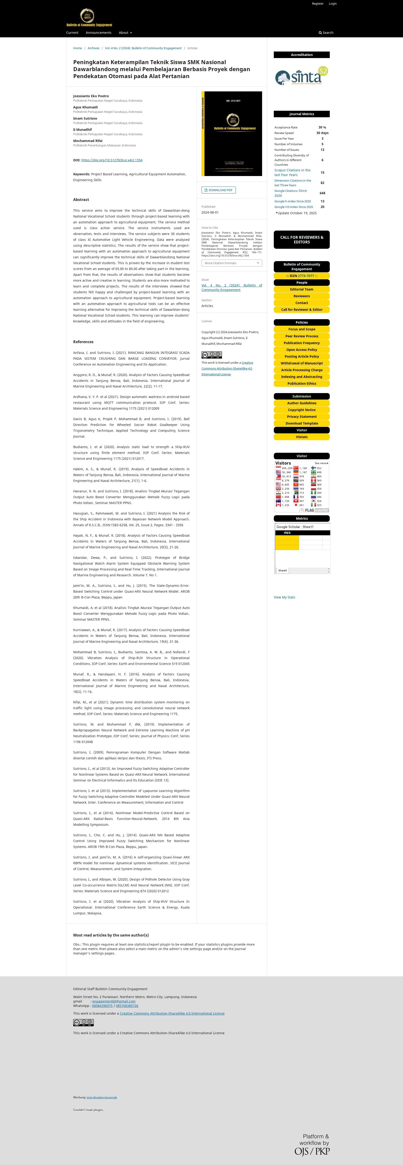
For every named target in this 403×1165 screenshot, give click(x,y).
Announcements (98, 32)
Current (72, 32)
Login (333, 3)
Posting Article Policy (302, 356)
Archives (93, 48)
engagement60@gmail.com (113, 1001)
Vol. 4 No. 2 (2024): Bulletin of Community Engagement (143, 48)
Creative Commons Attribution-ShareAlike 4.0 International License (227, 368)
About (124, 32)
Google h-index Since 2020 (292, 201)
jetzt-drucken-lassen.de (102, 1097)
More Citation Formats (220, 263)
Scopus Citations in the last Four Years (292, 172)
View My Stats (284, 597)
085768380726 (127, 1005)
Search (328, 32)
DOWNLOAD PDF (220, 190)
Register (317, 3)
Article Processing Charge (302, 370)
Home (77, 48)
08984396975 (102, 1005)
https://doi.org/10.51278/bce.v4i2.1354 (111, 160)
